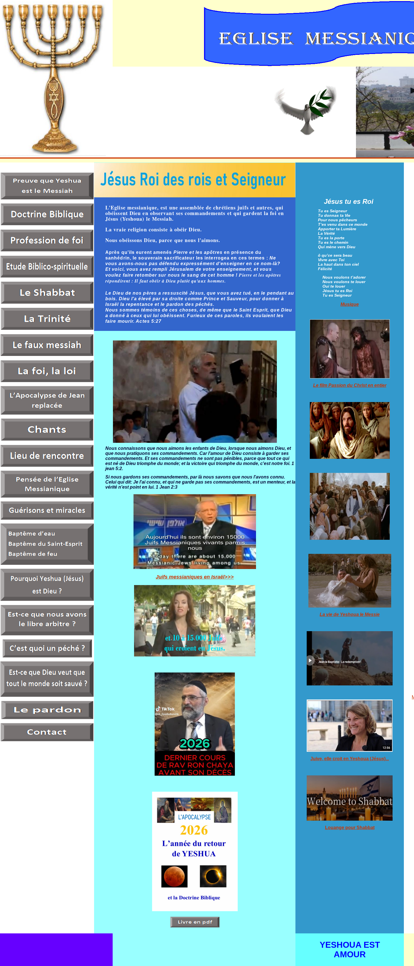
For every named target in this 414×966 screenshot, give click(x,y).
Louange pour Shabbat (350, 827)
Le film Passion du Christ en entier (349, 385)
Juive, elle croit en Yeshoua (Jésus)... (349, 758)
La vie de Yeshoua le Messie (350, 614)
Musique (349, 304)
